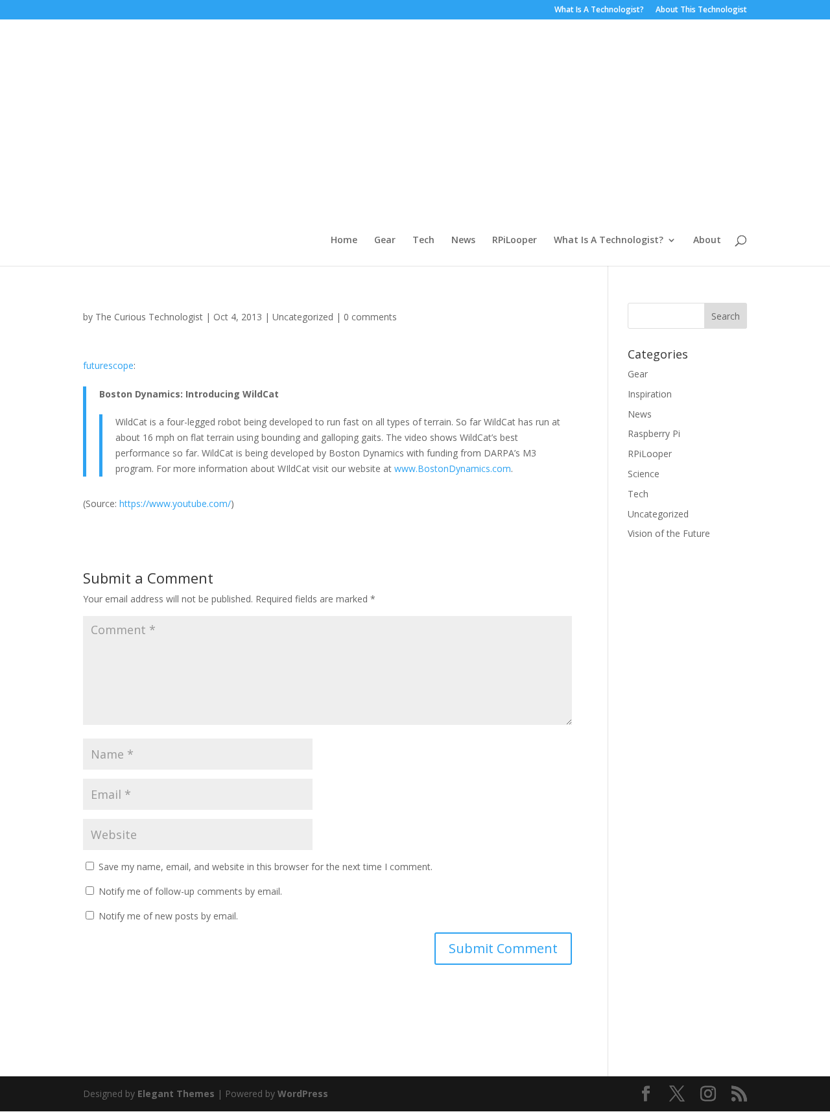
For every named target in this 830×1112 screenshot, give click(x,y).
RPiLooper (514, 240)
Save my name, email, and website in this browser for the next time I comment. (266, 866)
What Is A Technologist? (599, 10)
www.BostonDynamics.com (452, 468)
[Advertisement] (539, 138)
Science (643, 473)
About (707, 240)
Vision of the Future (669, 533)
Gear (385, 240)
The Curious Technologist (149, 317)
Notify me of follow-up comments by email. (190, 891)
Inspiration (650, 394)
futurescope (108, 365)
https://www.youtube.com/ (175, 503)
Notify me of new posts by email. (168, 916)
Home (344, 240)
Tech (423, 240)
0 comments (370, 317)
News (463, 240)
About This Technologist (701, 10)
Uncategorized (302, 317)
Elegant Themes (176, 1093)
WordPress (303, 1093)
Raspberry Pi (654, 433)
